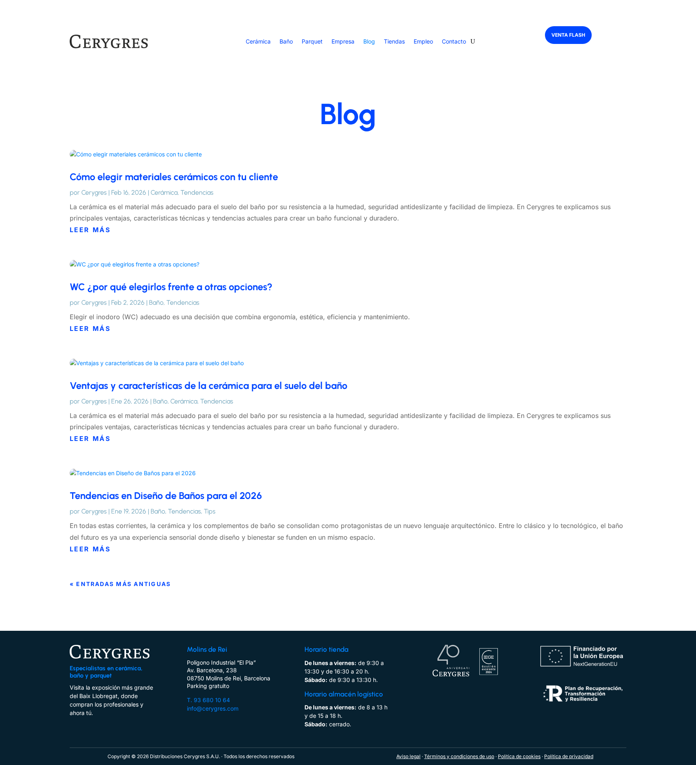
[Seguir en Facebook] (72, 723)
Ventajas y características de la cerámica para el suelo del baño (208, 385)
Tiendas (394, 41)
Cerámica (258, 41)
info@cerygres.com (212, 708)
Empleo (423, 41)
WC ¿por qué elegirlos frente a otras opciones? (171, 287)
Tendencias (196, 192)
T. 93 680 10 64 (208, 699)
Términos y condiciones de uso (459, 756)
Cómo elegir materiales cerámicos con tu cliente (174, 177)
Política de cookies (519, 756)
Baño (286, 41)
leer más (90, 230)
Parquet (312, 41)
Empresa (342, 41)
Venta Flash (568, 35)
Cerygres (94, 192)
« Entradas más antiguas (120, 583)
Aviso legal (408, 756)
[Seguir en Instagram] (89, 723)
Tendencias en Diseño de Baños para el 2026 (166, 495)
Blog (369, 41)
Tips (209, 511)
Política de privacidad (568, 756)
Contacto (454, 41)
